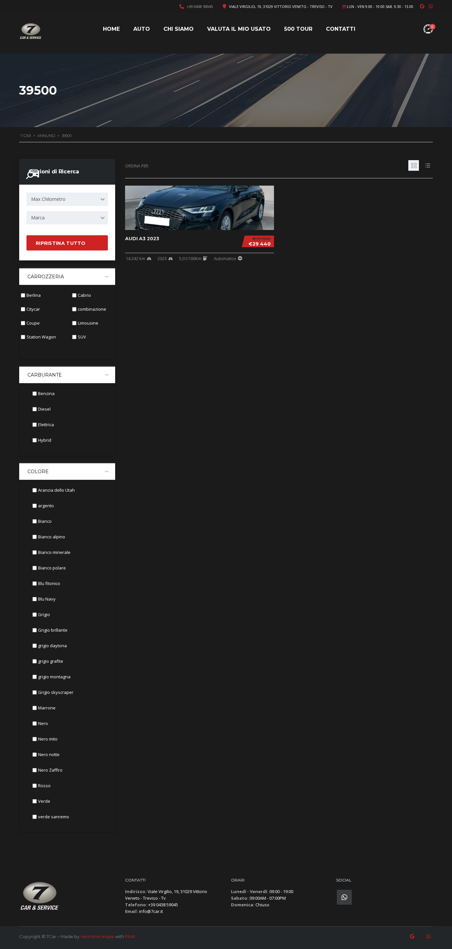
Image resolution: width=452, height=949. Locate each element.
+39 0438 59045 (200, 6)
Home (111, 29)
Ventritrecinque (97, 936)
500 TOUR (298, 29)
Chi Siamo (178, 29)
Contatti (340, 29)
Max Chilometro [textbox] (48, 199)
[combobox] (67, 199)
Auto (141, 29)
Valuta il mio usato (239, 29)
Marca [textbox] (38, 217)
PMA (130, 936)
